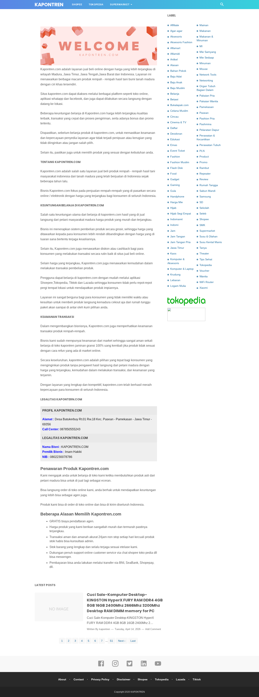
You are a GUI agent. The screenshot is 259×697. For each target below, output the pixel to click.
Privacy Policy (100, 679)
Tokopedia (96, 4)
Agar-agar (176, 30)
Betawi (174, 99)
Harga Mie (176, 202)
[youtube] (158, 666)
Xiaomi (203, 287)
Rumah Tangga (208, 185)
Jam (172, 230)
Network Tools (207, 74)
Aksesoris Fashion (181, 42)
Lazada (180, 679)
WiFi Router (206, 282)
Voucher (204, 270)
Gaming (175, 184)
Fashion (175, 156)
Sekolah (204, 207)
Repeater (205, 173)
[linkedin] (144, 666)
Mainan (203, 25)
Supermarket (120, 4)
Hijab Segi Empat (180, 213)
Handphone (177, 196)
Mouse (203, 68)
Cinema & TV (178, 122)
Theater (204, 253)
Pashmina (205, 124)
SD (201, 202)
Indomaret (176, 219)
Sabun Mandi (207, 190)
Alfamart (175, 48)
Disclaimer (123, 679)
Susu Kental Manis (210, 242)
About (62, 679)
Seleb (202, 213)
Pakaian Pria (207, 95)
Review (203, 179)
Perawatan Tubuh (210, 145)
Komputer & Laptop (182, 268)
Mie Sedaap (206, 57)
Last (133, 640)
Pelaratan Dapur (209, 129)
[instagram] (115, 666)
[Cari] (222, 5)
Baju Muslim (177, 88)
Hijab (173, 207)
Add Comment (153, 629)
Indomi (174, 224)
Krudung (175, 274)
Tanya (203, 247)
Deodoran (176, 133)
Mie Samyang (207, 51)
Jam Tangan (177, 236)
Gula (173, 190)
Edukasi (175, 139)
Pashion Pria (207, 118)
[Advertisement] (195, 385)
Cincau (174, 116)
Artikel (174, 59)
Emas (173, 145)
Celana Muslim (179, 110)
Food (173, 173)
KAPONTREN (138, 692)
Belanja (174, 93)
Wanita (203, 276)
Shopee (77, 4)
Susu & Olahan (208, 236)
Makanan (205, 30)
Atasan (174, 65)
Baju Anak (176, 82)
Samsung (205, 196)
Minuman (205, 63)
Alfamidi (175, 53)
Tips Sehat (205, 259)
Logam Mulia (178, 285)
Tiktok (197, 679)
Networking (206, 80)
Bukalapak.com (179, 105)
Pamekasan (206, 106)
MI (200, 46)
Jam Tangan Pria (180, 242)
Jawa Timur (177, 247)
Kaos (173, 253)
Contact (79, 679)
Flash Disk (176, 167)
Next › (121, 640)
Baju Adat (176, 76)
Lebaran (175, 280)
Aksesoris (176, 36)
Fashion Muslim (179, 162)
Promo (203, 162)
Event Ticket (177, 150)
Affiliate (174, 25)
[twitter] (129, 666)
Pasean (204, 112)
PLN (202, 150)
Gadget (174, 179)
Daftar (174, 127)
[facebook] (101, 666)
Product (204, 156)
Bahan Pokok (178, 70)
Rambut (204, 167)
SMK (202, 225)
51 (111, 640)
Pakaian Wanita (208, 101)
